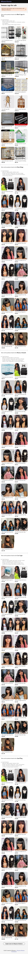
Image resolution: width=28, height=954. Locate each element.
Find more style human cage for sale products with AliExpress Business (13, 9)
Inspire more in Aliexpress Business (14, 943)
